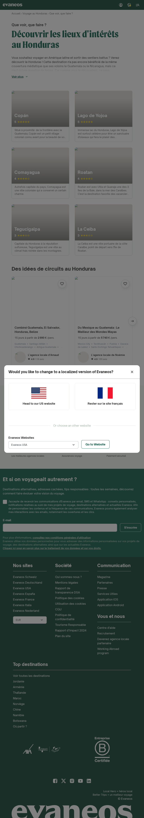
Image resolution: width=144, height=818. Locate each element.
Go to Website (95, 444)
